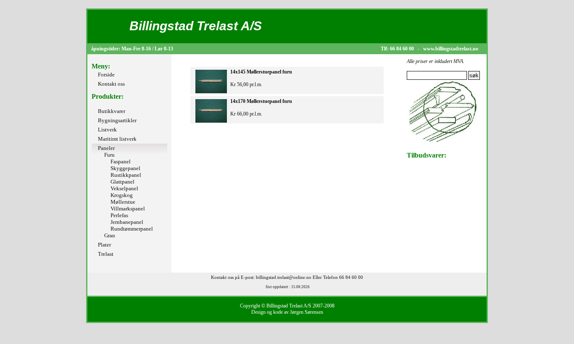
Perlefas (119, 215)
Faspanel (121, 161)
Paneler (106, 148)
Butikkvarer (111, 111)
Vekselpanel (124, 188)
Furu (109, 155)
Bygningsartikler (117, 120)
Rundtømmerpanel (132, 229)
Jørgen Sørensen (306, 312)
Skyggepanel (125, 168)
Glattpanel (122, 182)
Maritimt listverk (117, 139)
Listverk (107, 129)
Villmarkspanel (128, 208)
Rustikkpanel (126, 175)
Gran (109, 235)
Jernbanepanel (127, 222)
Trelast (105, 254)
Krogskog (122, 195)
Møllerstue (123, 202)
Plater (104, 245)
